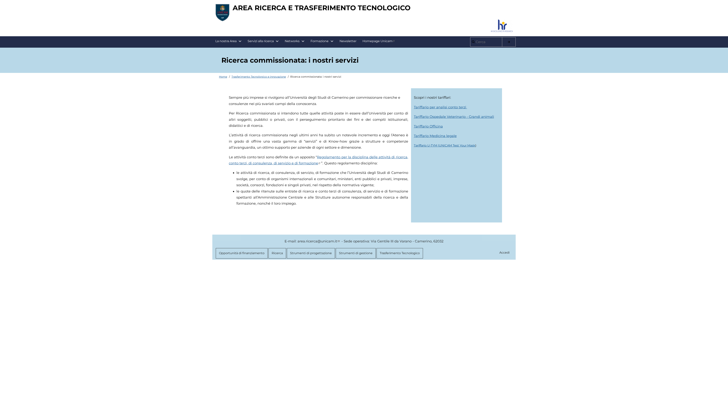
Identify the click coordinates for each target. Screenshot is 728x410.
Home (223, 76)
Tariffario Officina (428, 126)
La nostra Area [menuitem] (226, 41)
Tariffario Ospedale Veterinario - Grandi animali (454, 117)
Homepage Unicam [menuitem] (377, 41)
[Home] (222, 12)
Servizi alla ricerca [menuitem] (261, 41)
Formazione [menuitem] (320, 41)
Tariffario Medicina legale (435, 136)
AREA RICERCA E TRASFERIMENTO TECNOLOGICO (321, 8)
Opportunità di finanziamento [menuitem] (241, 253)
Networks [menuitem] (292, 41)
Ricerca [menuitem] (277, 253)
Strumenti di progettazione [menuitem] (311, 253)
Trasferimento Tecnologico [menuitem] (400, 253)
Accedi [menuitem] (504, 252)
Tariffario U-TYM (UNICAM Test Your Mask (444, 145)
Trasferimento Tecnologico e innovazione (258, 76)
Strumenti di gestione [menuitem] (356, 253)
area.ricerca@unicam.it (317, 241)
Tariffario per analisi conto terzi (440, 107)
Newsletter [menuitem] (348, 41)
